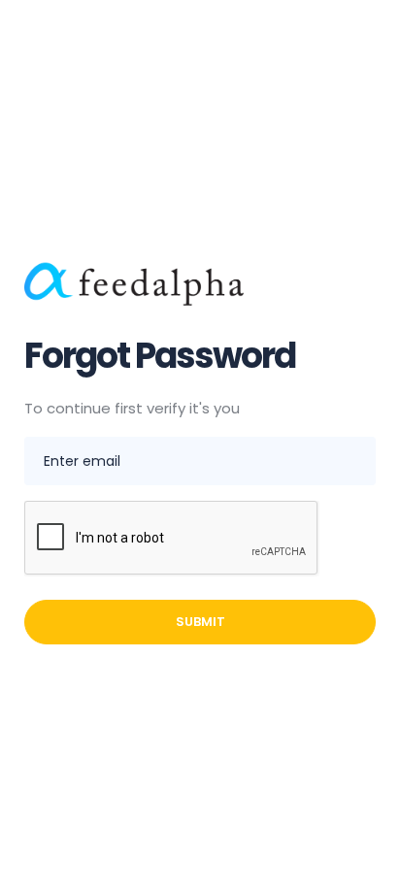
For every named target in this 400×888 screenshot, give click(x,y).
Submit (200, 621)
